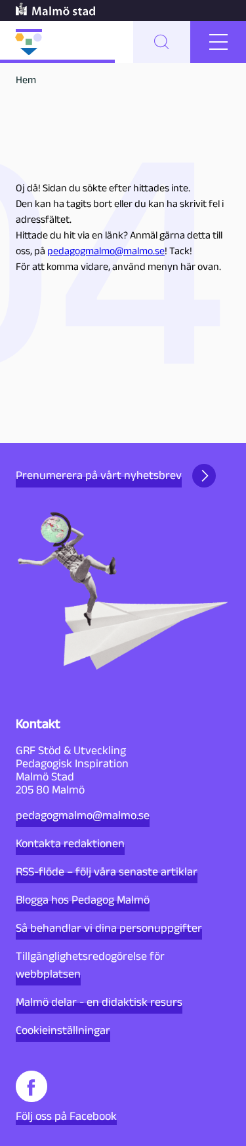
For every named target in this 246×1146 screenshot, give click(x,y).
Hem (26, 79)
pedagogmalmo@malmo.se (106, 250)
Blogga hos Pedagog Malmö (83, 899)
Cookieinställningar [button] (63, 1030)
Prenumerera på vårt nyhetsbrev (99, 475)
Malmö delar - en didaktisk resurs (99, 1001)
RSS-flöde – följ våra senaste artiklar (106, 871)
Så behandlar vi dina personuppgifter (109, 927)
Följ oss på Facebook (66, 1115)
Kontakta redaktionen (70, 843)
